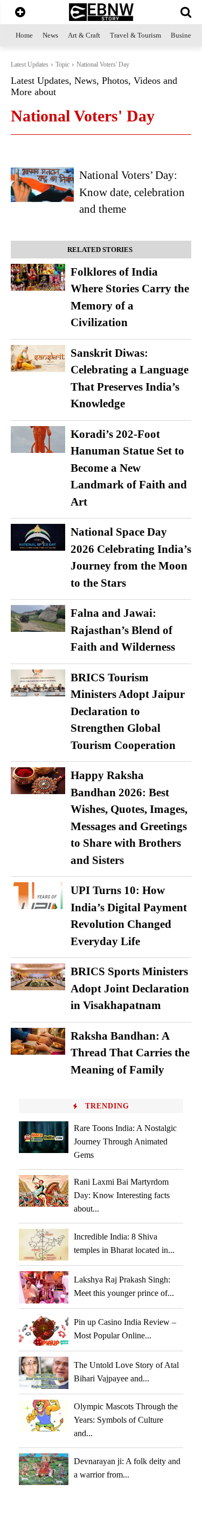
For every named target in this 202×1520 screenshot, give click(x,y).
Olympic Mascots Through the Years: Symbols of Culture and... (126, 1420)
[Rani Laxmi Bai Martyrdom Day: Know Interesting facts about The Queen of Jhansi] (43, 1191)
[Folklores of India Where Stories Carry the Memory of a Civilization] (38, 277)
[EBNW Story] (101, 12)
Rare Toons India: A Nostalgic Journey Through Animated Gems (125, 1141)
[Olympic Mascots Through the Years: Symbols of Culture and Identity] (43, 1415)
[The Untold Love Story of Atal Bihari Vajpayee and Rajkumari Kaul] (43, 1372)
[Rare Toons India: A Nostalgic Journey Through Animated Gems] (43, 1137)
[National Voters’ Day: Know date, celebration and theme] (42, 184)
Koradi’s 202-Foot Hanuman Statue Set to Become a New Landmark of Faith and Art (129, 468)
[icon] (20, 13)
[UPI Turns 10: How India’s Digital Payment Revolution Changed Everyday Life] (38, 895)
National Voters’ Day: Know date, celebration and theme (132, 192)
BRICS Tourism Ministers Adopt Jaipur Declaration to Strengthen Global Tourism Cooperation (128, 711)
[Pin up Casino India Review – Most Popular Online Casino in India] (43, 1330)
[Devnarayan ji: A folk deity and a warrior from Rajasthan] (43, 1469)
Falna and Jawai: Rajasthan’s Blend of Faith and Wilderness (123, 630)
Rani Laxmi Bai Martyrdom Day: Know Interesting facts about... (122, 1195)
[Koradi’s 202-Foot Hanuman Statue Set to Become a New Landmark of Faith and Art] (38, 439)
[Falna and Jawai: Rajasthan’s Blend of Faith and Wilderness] (38, 618)
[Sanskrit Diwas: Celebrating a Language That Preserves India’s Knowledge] (38, 358)
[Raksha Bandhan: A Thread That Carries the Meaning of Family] (38, 1041)
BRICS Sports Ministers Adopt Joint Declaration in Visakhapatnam (130, 988)
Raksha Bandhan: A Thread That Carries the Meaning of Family (130, 1052)
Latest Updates (29, 64)
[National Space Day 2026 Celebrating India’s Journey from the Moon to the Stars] (38, 537)
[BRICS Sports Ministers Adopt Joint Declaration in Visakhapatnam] (38, 976)
